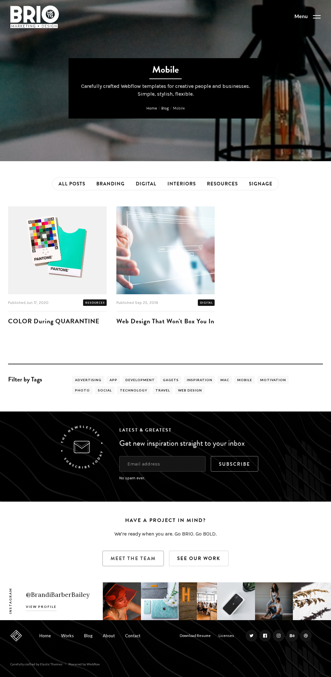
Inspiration (199, 380)
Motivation (273, 380)
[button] (307, 16)
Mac (224, 380)
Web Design (190, 390)
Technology (133, 390)
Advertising (88, 380)
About (109, 635)
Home (151, 108)
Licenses (226, 635)
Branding (110, 183)
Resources (222, 183)
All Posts (72, 183)
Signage (260, 183)
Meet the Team (133, 558)
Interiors (181, 183)
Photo (82, 390)
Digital (146, 183)
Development (140, 380)
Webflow (93, 664)
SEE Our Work (198, 558)
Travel (162, 390)
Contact (132, 635)
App (113, 380)
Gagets (171, 380)
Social (105, 390)
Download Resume (195, 635)
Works (67, 635)
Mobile (244, 380)
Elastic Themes (51, 664)
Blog (165, 108)
